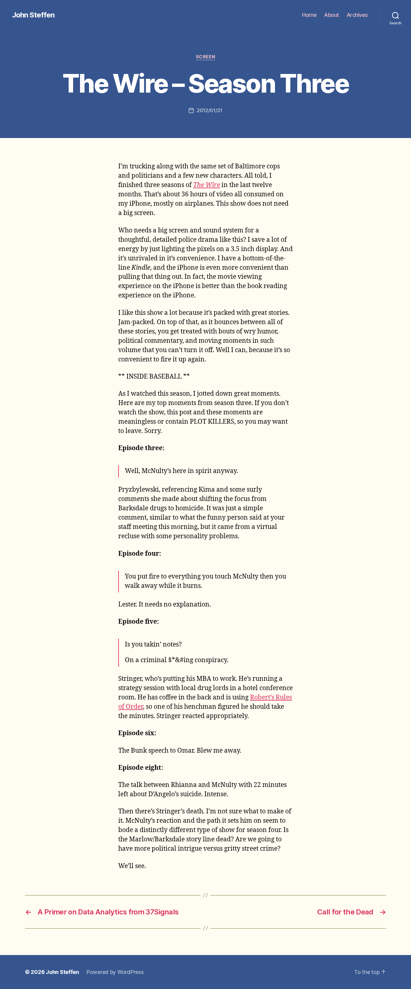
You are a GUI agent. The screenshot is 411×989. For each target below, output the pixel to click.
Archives (357, 15)
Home (309, 15)
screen (205, 57)
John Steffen (33, 15)
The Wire (206, 185)
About (331, 15)
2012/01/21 (209, 110)
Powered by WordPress (115, 972)
